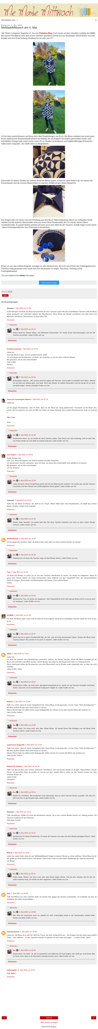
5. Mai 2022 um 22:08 (27, 912)
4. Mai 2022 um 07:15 (30, 349)
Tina (9, 572)
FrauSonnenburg (14, 349)
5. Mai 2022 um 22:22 (27, 377)
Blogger (53, 1027)
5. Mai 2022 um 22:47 (27, 634)
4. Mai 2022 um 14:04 (33, 745)
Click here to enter (49, 282)
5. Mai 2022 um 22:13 (27, 329)
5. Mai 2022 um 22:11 (27, 874)
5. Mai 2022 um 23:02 (27, 682)
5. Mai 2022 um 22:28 (27, 435)
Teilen (5, 295)
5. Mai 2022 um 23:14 (27, 792)
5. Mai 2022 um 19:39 (28, 932)
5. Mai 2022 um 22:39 (27, 555)
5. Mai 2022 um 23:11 (27, 833)
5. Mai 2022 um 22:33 (27, 481)
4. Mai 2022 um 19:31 (22, 812)
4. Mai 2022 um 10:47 (27, 539)
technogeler (12, 970)
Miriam (9, 853)
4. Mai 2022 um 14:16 (31, 766)
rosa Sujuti (11, 455)
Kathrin (10, 701)
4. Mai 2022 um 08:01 (24, 455)
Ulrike (9, 654)
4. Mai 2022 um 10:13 (23, 500)
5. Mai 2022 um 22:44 (27, 596)
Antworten (11, 320)
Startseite (49, 1018)
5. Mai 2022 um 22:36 (27, 519)
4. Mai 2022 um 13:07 (20, 654)
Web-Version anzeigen (49, 1022)
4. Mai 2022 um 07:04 (22, 308)
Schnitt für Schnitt (14, 766)
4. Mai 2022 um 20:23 (21, 853)
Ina (14, 329)
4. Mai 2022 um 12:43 (22, 615)
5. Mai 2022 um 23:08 (27, 725)
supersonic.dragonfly (15, 745)
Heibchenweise (13, 932)
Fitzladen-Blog (45, 33)
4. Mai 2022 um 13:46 (22, 701)
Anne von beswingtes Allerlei (19, 399)
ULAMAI (10, 615)
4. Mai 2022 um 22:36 (19, 893)
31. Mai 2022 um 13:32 (26, 970)
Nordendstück (13, 539)
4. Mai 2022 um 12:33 (19, 572)
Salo (9, 893)
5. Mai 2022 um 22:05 (27, 950)
